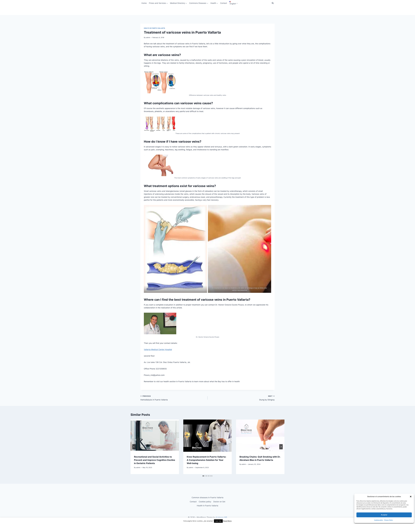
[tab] (203, 475)
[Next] (281, 446)
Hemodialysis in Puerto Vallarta (154, 398)
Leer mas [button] (218, 521)
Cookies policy (378, 520)
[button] (411, 496)
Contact (223, 3)
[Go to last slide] (134, 446)
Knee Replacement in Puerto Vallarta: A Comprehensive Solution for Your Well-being (206, 460)
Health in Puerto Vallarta (154, 28)
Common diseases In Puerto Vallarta (207, 497)
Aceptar (384, 515)
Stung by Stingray (267, 398)
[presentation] (155, 436)
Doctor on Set (219, 502)
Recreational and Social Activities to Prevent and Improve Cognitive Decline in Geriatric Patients (154, 460)
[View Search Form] (273, 3)
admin (148, 37)
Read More (227, 521)
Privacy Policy (388, 520)
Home (144, 3)
